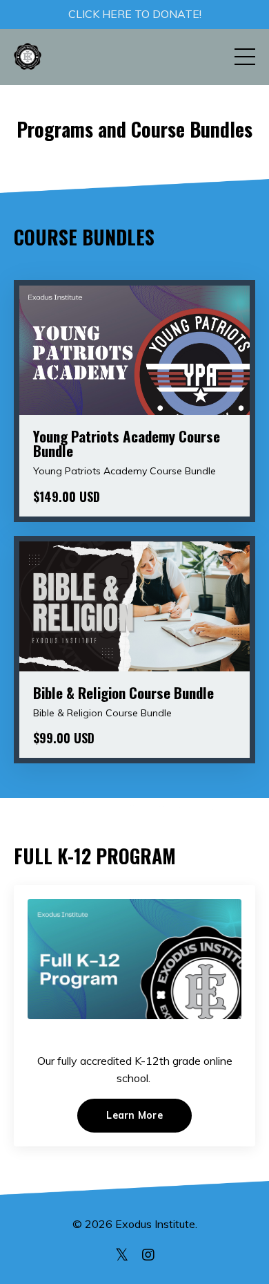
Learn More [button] (134, 1115)
